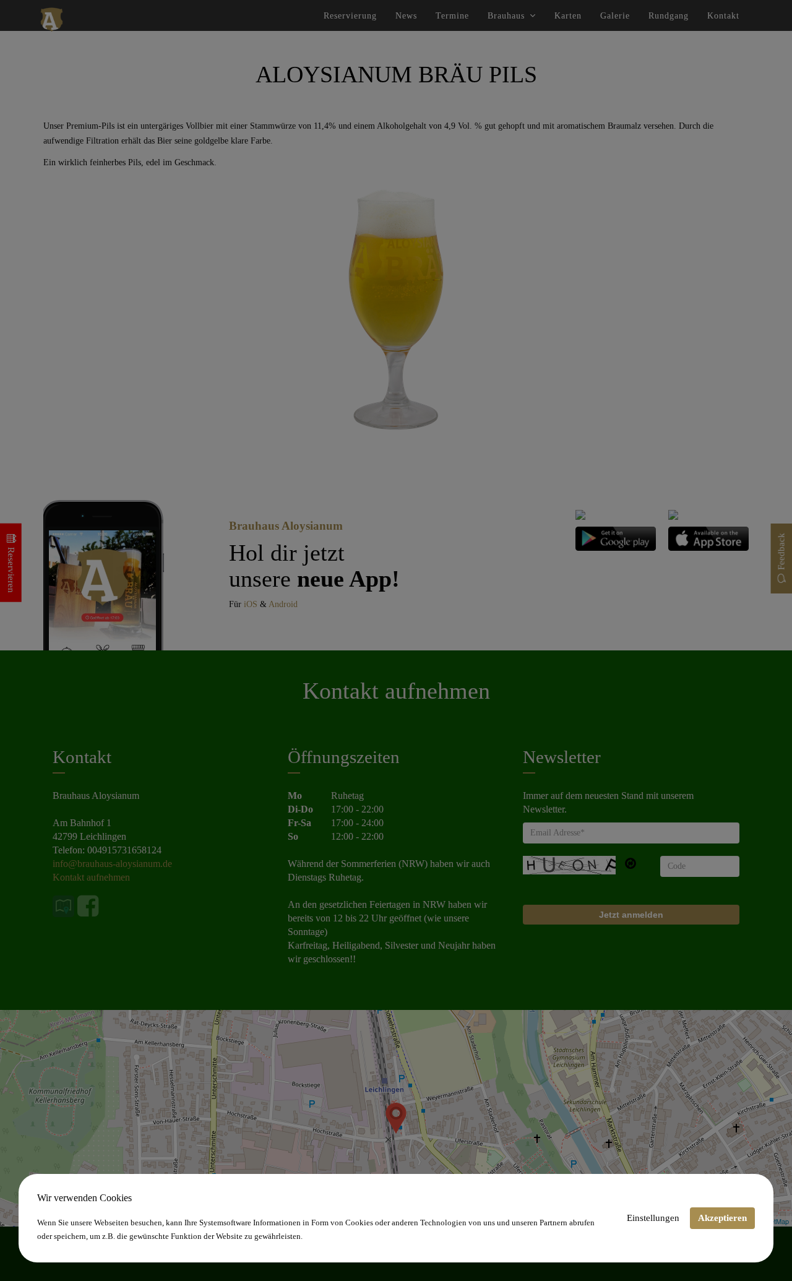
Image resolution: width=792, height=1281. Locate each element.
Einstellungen (653, 1218)
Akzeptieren (722, 1218)
